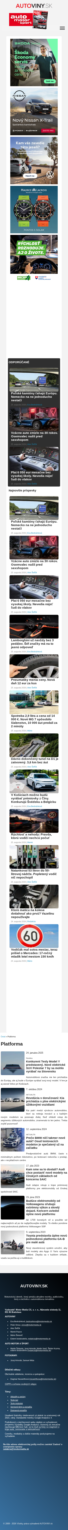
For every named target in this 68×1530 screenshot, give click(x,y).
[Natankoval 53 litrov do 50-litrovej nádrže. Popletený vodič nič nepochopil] (34, 868)
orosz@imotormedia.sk (31, 1325)
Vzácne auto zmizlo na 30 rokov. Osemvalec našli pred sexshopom (34, 436)
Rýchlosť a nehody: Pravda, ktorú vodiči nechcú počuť (31, 836)
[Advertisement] (34, 318)
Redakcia (31, 921)
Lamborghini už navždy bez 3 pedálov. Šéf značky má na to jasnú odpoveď (32, 644)
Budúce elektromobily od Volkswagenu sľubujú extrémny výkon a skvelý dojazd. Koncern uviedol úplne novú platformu (43, 1207)
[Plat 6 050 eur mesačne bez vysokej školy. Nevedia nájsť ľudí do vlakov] (34, 470)
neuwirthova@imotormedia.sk (43, 1379)
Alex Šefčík (32, 444)
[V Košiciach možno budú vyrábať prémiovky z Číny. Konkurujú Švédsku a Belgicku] (34, 792)
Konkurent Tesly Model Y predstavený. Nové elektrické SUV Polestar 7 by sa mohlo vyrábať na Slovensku (45, 1066)
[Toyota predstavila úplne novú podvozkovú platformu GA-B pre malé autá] (13, 1253)
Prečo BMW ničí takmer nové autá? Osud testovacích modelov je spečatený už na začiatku (45, 1142)
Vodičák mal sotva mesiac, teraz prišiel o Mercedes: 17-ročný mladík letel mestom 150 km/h (34, 953)
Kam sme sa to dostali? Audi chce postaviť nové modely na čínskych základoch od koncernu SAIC (46, 1174)
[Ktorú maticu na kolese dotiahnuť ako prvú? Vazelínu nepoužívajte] (34, 908)
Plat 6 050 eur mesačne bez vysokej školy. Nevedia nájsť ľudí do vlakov (32, 476)
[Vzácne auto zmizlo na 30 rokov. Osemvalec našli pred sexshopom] (34, 430)
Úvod (3, 1037)
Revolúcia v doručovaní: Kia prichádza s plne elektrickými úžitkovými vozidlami (46, 1101)
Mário (29, 731)
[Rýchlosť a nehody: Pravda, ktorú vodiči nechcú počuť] (34, 832)
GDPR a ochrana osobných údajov (21, 1384)
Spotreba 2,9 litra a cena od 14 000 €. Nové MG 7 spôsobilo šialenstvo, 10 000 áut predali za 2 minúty (34, 721)
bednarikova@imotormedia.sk (39, 1321)
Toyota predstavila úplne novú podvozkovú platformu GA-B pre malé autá (46, 1239)
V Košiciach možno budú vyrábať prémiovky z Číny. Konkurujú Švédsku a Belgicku (33, 798)
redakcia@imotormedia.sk (39, 1339)
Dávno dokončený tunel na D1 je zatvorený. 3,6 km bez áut (34, 760)
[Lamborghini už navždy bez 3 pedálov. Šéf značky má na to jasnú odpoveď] (34, 638)
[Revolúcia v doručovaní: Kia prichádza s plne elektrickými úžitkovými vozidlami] (13, 1110)
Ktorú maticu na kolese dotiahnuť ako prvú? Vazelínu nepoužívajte (32, 913)
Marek (30, 842)
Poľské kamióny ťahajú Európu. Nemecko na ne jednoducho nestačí (34, 397)
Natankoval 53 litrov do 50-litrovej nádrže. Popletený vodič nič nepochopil (34, 874)
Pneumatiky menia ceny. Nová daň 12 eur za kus (33, 681)
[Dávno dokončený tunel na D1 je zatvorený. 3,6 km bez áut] (34, 756)
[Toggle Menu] (62, 28)
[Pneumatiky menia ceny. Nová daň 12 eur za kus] (34, 677)
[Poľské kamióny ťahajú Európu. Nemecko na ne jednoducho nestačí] (34, 391)
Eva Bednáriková (34, 405)
